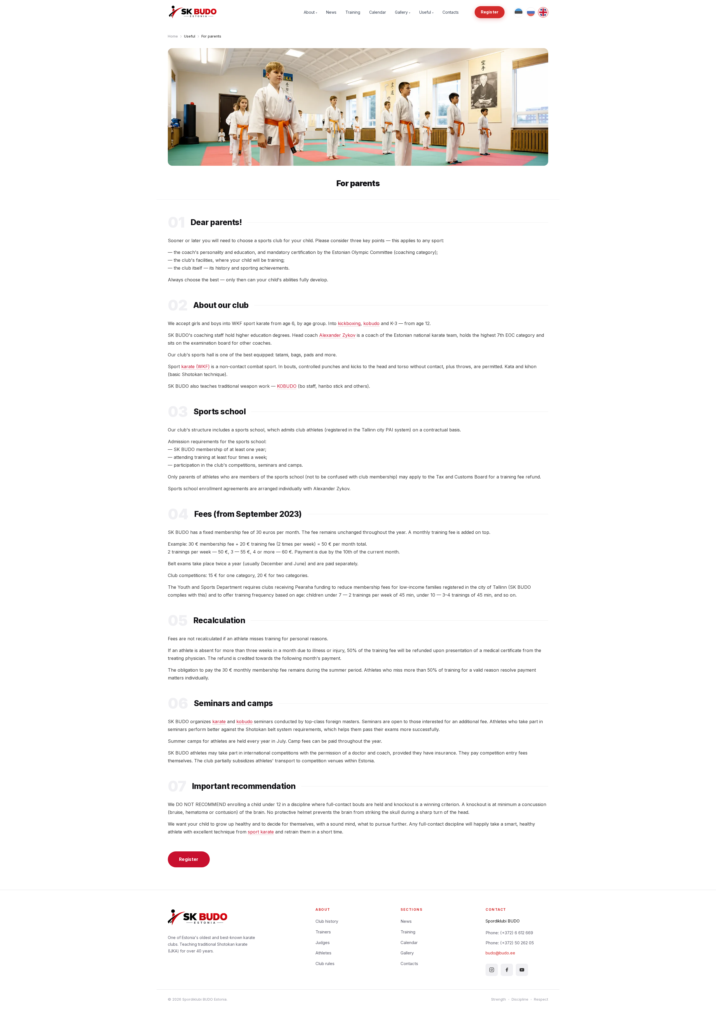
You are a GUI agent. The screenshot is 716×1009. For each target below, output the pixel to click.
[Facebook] (507, 970)
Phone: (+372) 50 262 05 (510, 942)
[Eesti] (519, 12)
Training (352, 12)
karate (219, 721)
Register (489, 12)
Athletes (323, 953)
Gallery (402, 12)
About (310, 12)
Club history (326, 921)
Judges (322, 942)
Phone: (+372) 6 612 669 (509, 932)
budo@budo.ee (500, 953)
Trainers (323, 932)
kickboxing (349, 323)
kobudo (371, 323)
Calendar (377, 12)
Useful (426, 12)
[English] (543, 12)
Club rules (325, 963)
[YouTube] (522, 970)
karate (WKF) (195, 366)
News (331, 12)
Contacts (450, 12)
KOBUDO (286, 386)
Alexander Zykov (337, 335)
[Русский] (531, 12)
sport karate (261, 832)
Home (173, 36)
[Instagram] (492, 970)
